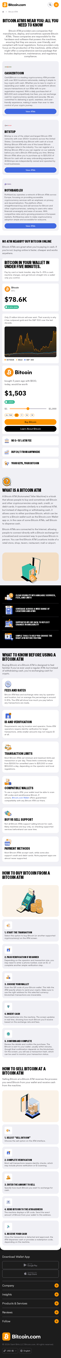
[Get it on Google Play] (30, 1265)
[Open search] (50, 4)
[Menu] (56, 4)
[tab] (9, 415)
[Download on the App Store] (30, 1274)
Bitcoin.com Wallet (20, 797)
